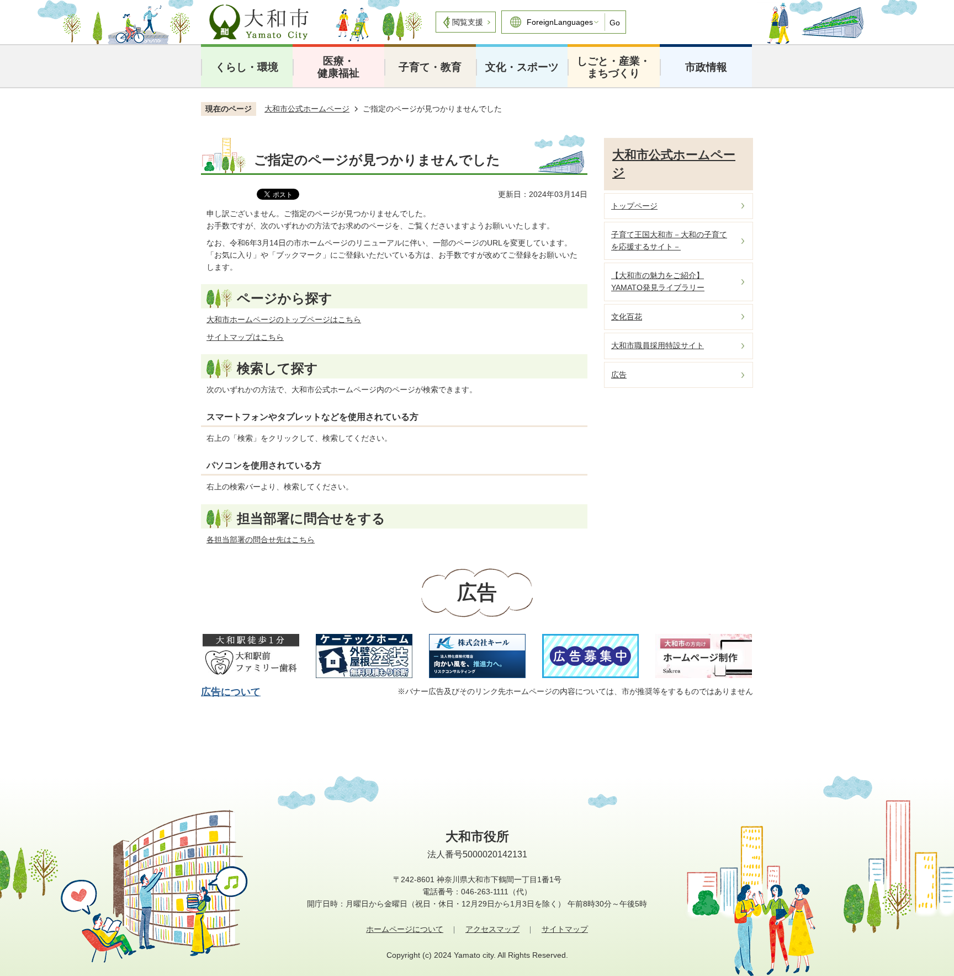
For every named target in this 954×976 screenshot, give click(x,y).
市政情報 (706, 67)
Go (615, 22)
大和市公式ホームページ (306, 108)
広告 (619, 374)
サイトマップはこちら (245, 337)
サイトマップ (565, 929)
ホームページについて (404, 929)
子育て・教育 (430, 67)
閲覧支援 (467, 22)
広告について (231, 691)
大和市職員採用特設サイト (657, 345)
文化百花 (626, 316)
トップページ (634, 205)
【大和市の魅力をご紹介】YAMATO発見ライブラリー (657, 281)
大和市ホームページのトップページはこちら (283, 319)
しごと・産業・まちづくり (613, 67)
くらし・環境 (246, 67)
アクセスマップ (492, 929)
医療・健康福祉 (338, 67)
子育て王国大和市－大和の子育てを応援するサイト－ (669, 240)
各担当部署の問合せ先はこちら (260, 539)
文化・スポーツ (522, 67)
